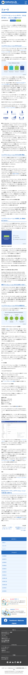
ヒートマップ (5, 381)
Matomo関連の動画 (5, 640)
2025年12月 (4, 578)
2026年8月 (4, 556)
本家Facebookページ (5, 638)
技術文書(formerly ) (5, 641)
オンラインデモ (4, 637)
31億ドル (7, 329)
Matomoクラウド (4, 657)
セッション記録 (11, 381)
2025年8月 (4, 591)
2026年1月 (4, 575)
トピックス (13, 20)
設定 (17, 406)
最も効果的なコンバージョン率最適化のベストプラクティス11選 (21, 529)
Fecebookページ (4, 648)
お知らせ (3, 542)
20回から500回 (16, 173)
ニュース (18, 20)
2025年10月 (4, 584)
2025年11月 (4, 581)
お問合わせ (3, 650)
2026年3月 (4, 568)
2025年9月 (4, 587)
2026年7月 (4, 559)
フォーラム (3, 635)
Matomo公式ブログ (5, 633)
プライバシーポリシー (5, 652)
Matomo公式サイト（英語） (7, 632)
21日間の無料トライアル (21, 517)
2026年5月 (4, 565)
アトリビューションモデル (10, 107)
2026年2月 (4, 571)
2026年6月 (4, 562)
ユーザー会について (5, 647)
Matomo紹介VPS (4, 659)
